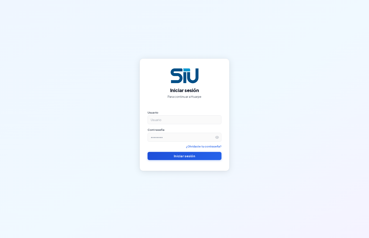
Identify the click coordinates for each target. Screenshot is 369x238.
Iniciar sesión (184, 156)
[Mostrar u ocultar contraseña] (217, 137)
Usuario (153, 112)
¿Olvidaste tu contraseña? (203, 146)
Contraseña (156, 129)
